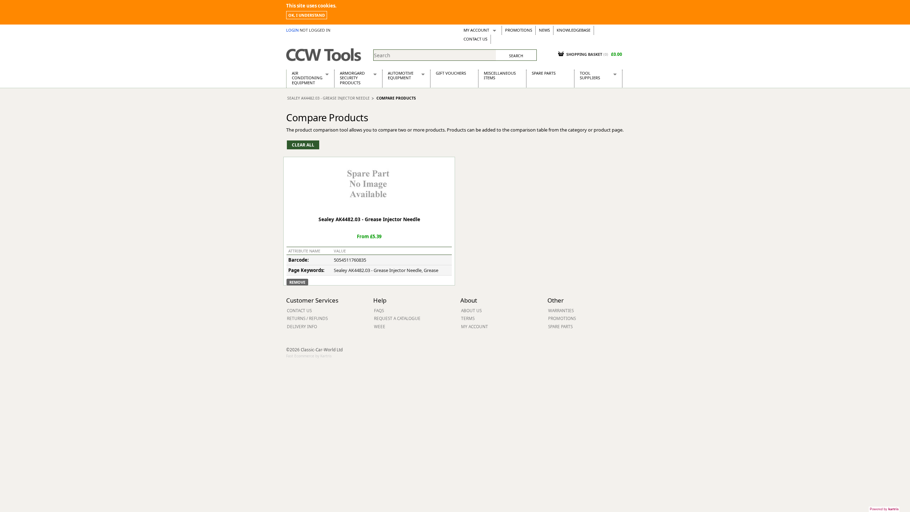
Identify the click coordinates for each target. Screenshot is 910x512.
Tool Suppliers (590, 75)
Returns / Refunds (307, 318)
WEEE (379, 326)
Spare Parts (544, 73)
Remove (297, 282)
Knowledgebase (573, 30)
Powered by (884, 509)
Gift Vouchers (451, 73)
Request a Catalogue (397, 318)
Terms (468, 318)
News (544, 30)
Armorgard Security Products (352, 77)
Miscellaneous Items (500, 75)
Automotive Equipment (400, 75)
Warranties (561, 310)
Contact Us (475, 39)
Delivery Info (302, 326)
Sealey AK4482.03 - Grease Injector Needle (328, 98)
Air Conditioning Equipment (307, 77)
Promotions (518, 30)
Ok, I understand (306, 15)
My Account (476, 30)
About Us (471, 310)
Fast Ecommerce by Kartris (309, 355)
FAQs (379, 310)
